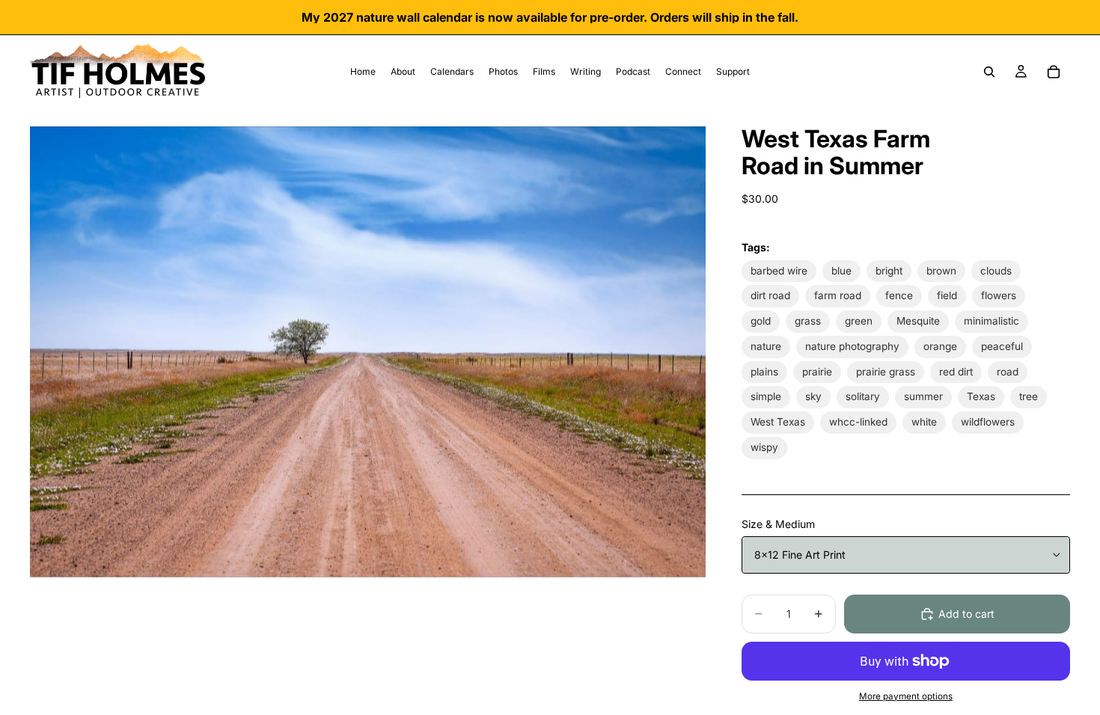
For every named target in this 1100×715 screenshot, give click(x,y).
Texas (981, 396)
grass (808, 321)
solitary (863, 396)
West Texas (778, 422)
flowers (998, 295)
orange (940, 346)
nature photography (852, 346)
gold (761, 321)
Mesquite (918, 321)
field (947, 295)
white (924, 422)
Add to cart (966, 613)
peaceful (1002, 346)
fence (899, 295)
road (1007, 372)
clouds (996, 271)
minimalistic (991, 321)
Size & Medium (778, 524)
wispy (764, 447)
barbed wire (779, 271)
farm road (837, 295)
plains (764, 372)
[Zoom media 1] (368, 351)
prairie (817, 372)
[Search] (989, 71)
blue (841, 271)
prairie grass (885, 372)
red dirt (956, 372)
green (859, 321)
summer (923, 396)
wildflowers (988, 422)
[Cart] (1053, 71)
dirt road (770, 295)
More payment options (906, 696)
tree (1028, 396)
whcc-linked (858, 422)
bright (889, 271)
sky (813, 396)
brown (941, 271)
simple (766, 396)
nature (766, 346)
